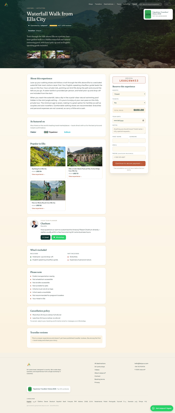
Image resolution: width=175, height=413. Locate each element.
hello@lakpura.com (141, 363)
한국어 (91, 401)
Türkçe (141, 401)
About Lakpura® (100, 373)
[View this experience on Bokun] (68, 132)
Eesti (64, 401)
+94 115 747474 (140, 367)
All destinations (100, 363)
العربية (34, 401)
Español (58, 401)
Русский (119, 401)
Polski (105, 401)
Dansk (46, 401)
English (29, 401)
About (134, 4)
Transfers (98, 4)
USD (167, 4)
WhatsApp (58, 237)
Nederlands (98, 401)
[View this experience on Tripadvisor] (52, 132)
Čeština (40, 401)
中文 (146, 401)
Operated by (49, 25)
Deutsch (52, 401)
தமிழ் (136, 401)
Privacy (97, 382)
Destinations (109, 4)
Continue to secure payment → (129, 163)
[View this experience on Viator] (35, 132)
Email (45, 237)
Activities (126, 4)
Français (70, 401)
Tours (119, 4)
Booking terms (100, 379)
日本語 (86, 401)
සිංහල (124, 401)
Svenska (130, 401)
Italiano (80, 401)
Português (112, 401)
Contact (97, 376)
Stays (91, 4)
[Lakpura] (6, 4)
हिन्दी (75, 401)
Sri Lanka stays (100, 367)
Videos (97, 370)
